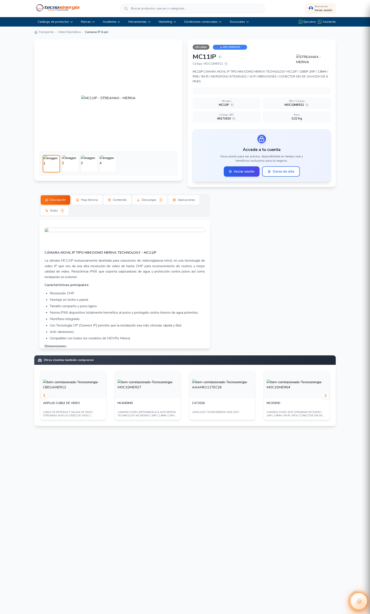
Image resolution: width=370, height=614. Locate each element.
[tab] (55, 200)
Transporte (46, 32)
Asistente (329, 22)
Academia (109, 22)
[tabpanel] (124, 284)
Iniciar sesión (244, 171)
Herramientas (137, 22)
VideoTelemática (69, 32)
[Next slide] (325, 395)
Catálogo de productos (53, 22)
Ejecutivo (310, 22)
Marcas (86, 22)
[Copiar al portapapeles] (220, 57)
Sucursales (237, 22)
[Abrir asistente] (359, 601)
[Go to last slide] (44, 395)
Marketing (165, 22)
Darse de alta (283, 171)
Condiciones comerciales (201, 22)
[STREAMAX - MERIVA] (313, 59)
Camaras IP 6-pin (96, 32)
